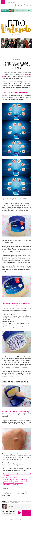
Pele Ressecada (5, 502)
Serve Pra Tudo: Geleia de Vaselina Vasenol (16, 65)
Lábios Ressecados (26, 501)
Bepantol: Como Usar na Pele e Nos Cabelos (15, 479)
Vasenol (16, 502)
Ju (13, 506)
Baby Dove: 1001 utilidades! (11, 484)
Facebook (4, 513)
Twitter (7, 513)
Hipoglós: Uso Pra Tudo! (10, 477)
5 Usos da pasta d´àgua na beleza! (13, 483)
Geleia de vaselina (17, 501)
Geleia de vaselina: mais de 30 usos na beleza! (16, 481)
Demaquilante (8, 501)
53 (19, 513)
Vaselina (12, 502)
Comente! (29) (26, 513)
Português (8, 2)
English (13, 2)
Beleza (10, 507)
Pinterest (10, 513)
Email (13, 513)
